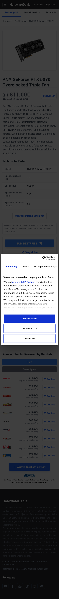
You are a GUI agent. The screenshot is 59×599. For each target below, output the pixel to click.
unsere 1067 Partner (23, 282)
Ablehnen (29, 338)
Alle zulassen (29, 318)
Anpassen (27, 328)
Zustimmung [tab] (10, 266)
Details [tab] (25, 266)
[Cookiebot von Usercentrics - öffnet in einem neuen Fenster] (42, 258)
